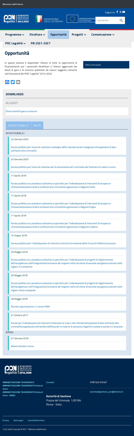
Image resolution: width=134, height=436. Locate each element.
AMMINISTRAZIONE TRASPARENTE (18, 382)
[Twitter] (120, 12)
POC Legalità (14, 43)
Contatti (50, 382)
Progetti (78, 34)
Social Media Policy (36, 420)
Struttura (36, 34)
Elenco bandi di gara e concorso (21, 111)
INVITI (37, 125)
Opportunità (58, 34)
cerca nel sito (102, 20)
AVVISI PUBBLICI (18, 125)
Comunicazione (101, 34)
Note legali (18, 420)
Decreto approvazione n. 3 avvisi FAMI (30, 306)
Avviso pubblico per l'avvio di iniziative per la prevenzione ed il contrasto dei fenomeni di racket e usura (63, 167)
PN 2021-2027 (41, 43)
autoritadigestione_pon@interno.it (106, 391)
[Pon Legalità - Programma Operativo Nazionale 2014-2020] (48, 19)
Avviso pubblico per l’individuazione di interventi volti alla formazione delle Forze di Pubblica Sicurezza (63, 243)
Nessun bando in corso (22, 346)
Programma (13, 34)
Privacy (6, 420)
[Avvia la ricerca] (121, 20)
